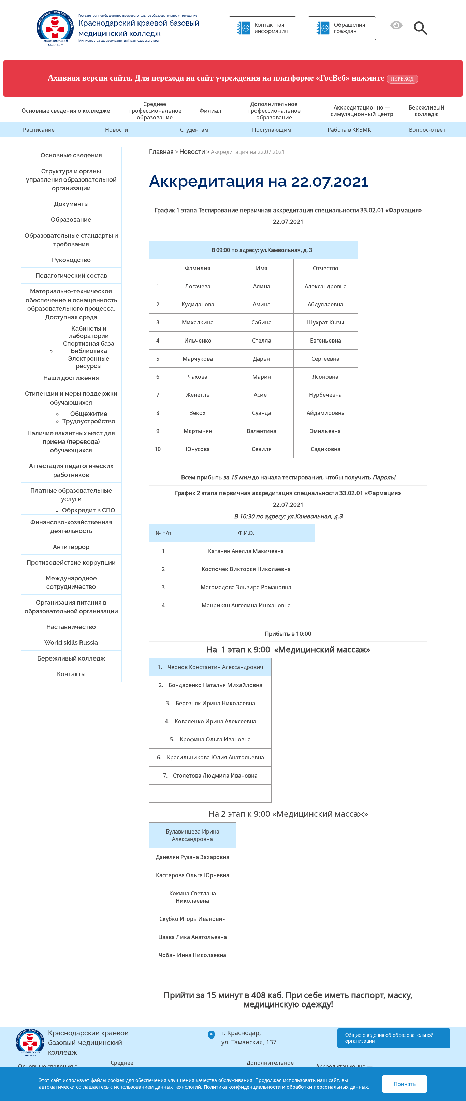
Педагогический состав (71, 275)
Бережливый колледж (427, 111)
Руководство (71, 259)
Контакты (71, 674)
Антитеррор (71, 546)
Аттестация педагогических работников (71, 470)
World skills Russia (71, 642)
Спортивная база (88, 343)
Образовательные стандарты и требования (71, 240)
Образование (71, 219)
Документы (71, 203)
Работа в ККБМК (349, 129)
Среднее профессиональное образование (154, 110)
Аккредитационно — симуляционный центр (362, 111)
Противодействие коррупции (71, 562)
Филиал (210, 110)
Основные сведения (71, 155)
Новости (116, 129)
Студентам (194, 129)
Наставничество (71, 627)
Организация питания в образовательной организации (71, 606)
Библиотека (89, 350)
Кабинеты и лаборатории (89, 332)
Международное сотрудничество (71, 582)
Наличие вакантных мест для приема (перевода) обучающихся (71, 442)
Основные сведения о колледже (65, 110)
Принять (405, 1084)
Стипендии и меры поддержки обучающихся (71, 398)
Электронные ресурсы (89, 362)
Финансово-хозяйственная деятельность (71, 526)
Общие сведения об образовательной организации (389, 1038)
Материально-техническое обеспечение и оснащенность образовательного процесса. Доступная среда (71, 304)
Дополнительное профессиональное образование (274, 110)
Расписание (39, 129)
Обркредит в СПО (88, 510)
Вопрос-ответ (427, 129)
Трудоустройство (88, 421)
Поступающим (271, 129)
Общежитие (88, 413)
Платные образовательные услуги (71, 495)
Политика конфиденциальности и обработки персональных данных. (286, 1087)
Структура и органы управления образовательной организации (71, 180)
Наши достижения (71, 377)
